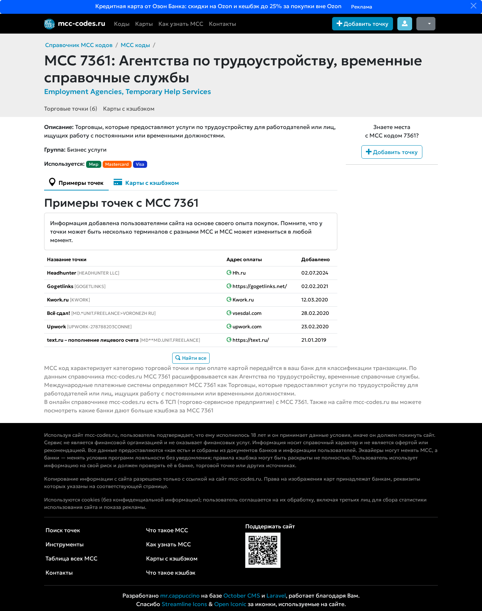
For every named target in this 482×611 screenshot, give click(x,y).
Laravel (276, 595)
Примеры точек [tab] (80, 182)
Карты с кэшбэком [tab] (151, 182)
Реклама (361, 7)
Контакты (222, 23)
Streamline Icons (184, 603)
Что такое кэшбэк (170, 572)
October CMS (241, 595)
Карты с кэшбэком (129, 108)
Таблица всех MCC (71, 558)
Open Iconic (230, 603)
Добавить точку (365, 23)
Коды (121, 23)
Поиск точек (63, 530)
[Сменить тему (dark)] (425, 23)
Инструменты (65, 544)
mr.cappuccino (180, 595)
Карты (144, 23)
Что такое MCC (167, 530)
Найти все (193, 358)
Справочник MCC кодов (79, 44)
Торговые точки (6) (70, 108)
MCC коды (135, 44)
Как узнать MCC (180, 23)
